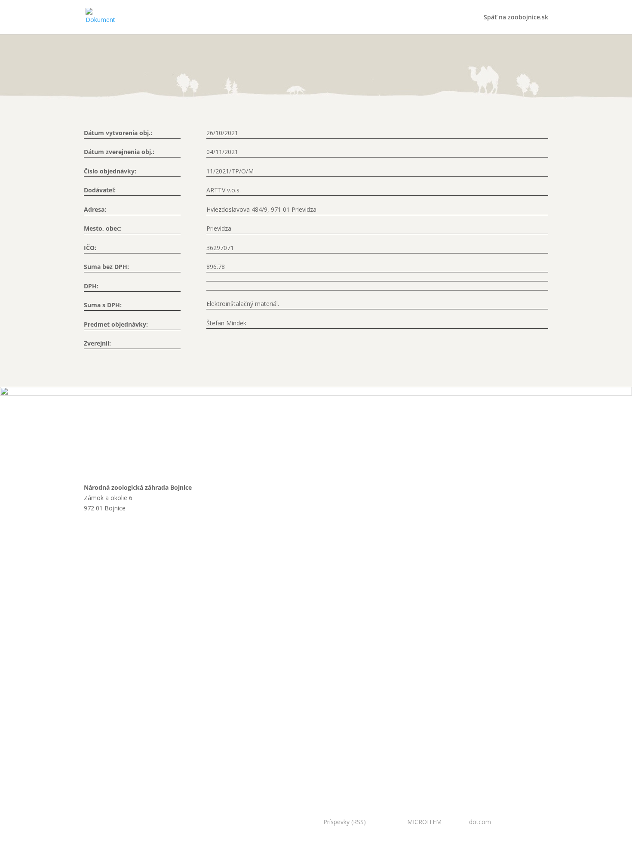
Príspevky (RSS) (344, 822)
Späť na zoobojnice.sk (516, 17)
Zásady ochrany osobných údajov (141, 739)
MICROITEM (424, 822)
